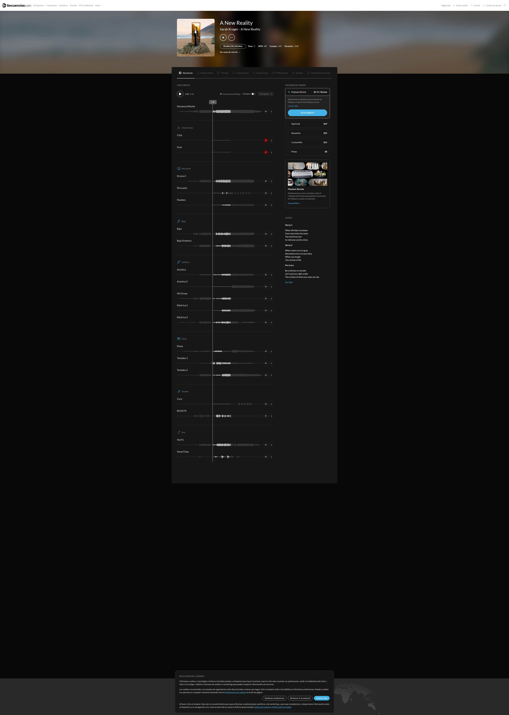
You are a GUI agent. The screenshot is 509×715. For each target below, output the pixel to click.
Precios (73, 5)
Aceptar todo (321, 698)
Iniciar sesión (462, 5)
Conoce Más (293, 106)
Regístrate (446, 5)
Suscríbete (307, 112)
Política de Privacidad (281, 707)
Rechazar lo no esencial (300, 698)
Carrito (477, 5)
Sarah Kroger (229, 29)
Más (97, 5)
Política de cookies (262, 707)
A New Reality (250, 29)
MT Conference (86, 5)
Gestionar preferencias (274, 698)
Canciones (51, 5)
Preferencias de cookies (235, 692)
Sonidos (63, 5)
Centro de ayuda (493, 5)
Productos (38, 5)
